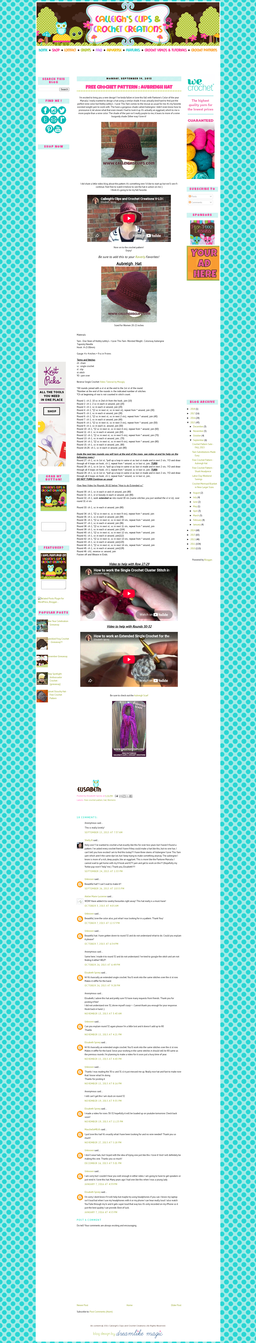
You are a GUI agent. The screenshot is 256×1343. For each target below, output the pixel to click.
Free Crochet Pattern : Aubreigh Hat (129, 87)
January (197, 524)
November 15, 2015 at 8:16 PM (103, 1083)
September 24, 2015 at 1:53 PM (104, 871)
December (198, 426)
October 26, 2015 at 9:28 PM (102, 985)
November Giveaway (57, 656)
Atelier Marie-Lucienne (96, 896)
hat (105, 800)
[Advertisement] (128, 63)
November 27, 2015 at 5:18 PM (103, 1142)
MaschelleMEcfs (92, 1129)
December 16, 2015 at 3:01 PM (103, 1163)
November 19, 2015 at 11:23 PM (104, 1121)
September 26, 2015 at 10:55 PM (104, 888)
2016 (193, 418)
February (197, 520)
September (198, 440)
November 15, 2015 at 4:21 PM (103, 1034)
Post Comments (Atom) (101, 1311)
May (195, 506)
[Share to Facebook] (131, 796)
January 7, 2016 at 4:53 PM (101, 1212)
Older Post (176, 1305)
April (195, 510)
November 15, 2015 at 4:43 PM (103, 1058)
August (196, 492)
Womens (111, 800)
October (197, 435)
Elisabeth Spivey (92, 972)
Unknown (89, 879)
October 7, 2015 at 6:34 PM (102, 943)
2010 (193, 548)
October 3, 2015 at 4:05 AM (102, 905)
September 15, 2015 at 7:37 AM (104, 832)
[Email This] (121, 796)
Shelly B (89, 840)
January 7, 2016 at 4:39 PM (101, 1184)
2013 (193, 534)
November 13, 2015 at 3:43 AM (103, 1013)
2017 (193, 413)
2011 (193, 543)
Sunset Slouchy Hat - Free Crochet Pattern (57, 695)
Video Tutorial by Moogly (112, 381)
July (195, 497)
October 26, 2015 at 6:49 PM (102, 964)
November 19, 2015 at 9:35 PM (103, 1100)
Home (130, 1305)
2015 (193, 422)
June (195, 501)
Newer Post (82, 1305)
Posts (194, 196)
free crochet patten (93, 800)
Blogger (208, 559)
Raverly (140, 257)
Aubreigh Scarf (141, 695)
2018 (193, 408)
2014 (193, 530)
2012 (193, 539)
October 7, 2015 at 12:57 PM (102, 923)
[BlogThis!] (124, 796)
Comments (196, 202)
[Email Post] (116, 795)
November (198, 431)
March (196, 515)
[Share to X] (127, 796)
